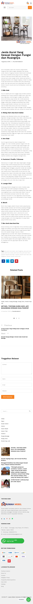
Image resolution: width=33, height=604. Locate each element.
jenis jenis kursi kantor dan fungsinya (13, 251)
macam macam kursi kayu (8, 254)
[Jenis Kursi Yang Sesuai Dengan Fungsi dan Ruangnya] (3, 261)
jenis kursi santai (9, 252)
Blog (2, 586)
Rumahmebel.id (17, 61)
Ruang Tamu (21, 301)
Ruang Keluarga (13, 301)
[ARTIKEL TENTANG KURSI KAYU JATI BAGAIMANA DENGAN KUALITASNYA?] (5, 451)
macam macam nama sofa (13, 256)
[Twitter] (1, 519)
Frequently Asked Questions (8, 579)
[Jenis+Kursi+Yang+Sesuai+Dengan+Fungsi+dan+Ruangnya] (7, 261)
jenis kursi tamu (26, 252)
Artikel (2, 301)
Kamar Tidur (4, 431)
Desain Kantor (4, 423)
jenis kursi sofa (18, 252)
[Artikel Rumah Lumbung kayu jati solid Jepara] (5, 483)
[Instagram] (9, 519)
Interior (7, 301)
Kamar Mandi (4, 428)
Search (30, 7)
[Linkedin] (4, 519)
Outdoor (3, 433)
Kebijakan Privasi (5, 577)
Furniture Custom (5, 571)
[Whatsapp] (12, 519)
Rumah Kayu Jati (5, 441)
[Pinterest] (7, 519)
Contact (3, 575)
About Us (3, 573)
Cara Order (4, 582)
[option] (16, 294)
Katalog (3, 584)
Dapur (2, 421)
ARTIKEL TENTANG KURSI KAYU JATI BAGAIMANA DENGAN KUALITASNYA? (15, 307)
